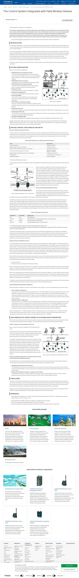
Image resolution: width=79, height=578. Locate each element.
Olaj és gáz (6, 546)
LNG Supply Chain (7, 550)
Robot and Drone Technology (49, 559)
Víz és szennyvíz (34, 428)
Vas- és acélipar (7, 562)
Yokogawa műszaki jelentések (24, 7)
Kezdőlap (5, 7)
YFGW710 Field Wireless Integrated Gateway (39, 522)
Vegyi (5, 551)
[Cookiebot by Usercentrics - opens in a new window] (7, 576)
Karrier (48, 1)
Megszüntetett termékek (29, 561)
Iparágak (24, 3)
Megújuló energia (7, 554)
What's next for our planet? (49, 547)
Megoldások (30, 3)
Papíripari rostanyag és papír (8, 560)
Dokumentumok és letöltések (38, 547)
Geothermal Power (10, 459)
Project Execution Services (28, 555)
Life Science (27, 558)
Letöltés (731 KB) (68, 20)
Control (26, 549)
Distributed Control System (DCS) (14, 489)
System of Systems (49, 551)
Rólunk (45, 1)
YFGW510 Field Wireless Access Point (62, 489)
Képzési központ (59, 550)
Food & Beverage (7, 558)
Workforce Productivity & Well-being (18, 547)
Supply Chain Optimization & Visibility (18, 559)
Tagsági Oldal (53, 1)
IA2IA (47, 553)
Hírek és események (39, 1)
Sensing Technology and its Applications (50, 561)
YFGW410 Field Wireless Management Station (36, 489)
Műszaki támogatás (59, 546)
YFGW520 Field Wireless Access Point (13, 522)
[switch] (33, 576)
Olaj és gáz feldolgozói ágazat (8, 548)
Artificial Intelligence (49, 556)
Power (7, 428)
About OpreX (48, 550)
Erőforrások (15, 7)
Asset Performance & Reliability (18, 552)
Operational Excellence (18, 553)
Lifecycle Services (28, 556)
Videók (36, 550)
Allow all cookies (69, 565)
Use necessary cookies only (69, 569)
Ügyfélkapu (58, 553)
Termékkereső (58, 551)
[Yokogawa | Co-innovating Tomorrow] (8, 2)
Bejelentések (27, 559)
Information (27, 547)
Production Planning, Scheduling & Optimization (18, 562)
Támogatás (63, 3)
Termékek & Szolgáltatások (40, 3)
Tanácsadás (27, 552)
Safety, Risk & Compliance (16, 549)
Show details (60, 575)
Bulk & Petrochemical (60, 428)
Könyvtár (49, 3)
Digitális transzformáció (50, 554)
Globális (58, 1)
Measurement (27, 550)
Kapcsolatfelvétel (71, 3)
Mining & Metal (6, 556)
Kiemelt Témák (56, 3)
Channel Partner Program (59, 557)
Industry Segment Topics (50, 548)
